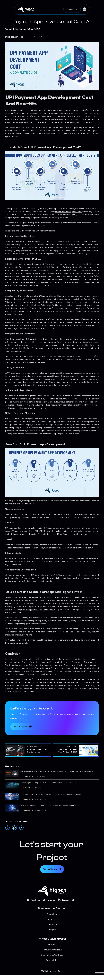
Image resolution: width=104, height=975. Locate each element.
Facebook (35, 900)
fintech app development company (44, 665)
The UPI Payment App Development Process (35, 230)
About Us (52, 919)
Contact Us (72, 9)
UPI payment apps (76, 127)
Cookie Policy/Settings (52, 955)
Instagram (50, 900)
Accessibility (52, 960)
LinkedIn (66, 900)
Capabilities (52, 914)
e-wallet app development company (37, 609)
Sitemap (52, 945)
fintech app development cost (68, 211)
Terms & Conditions (52, 950)
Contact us (52, 924)
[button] (28, 750)
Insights (52, 930)
